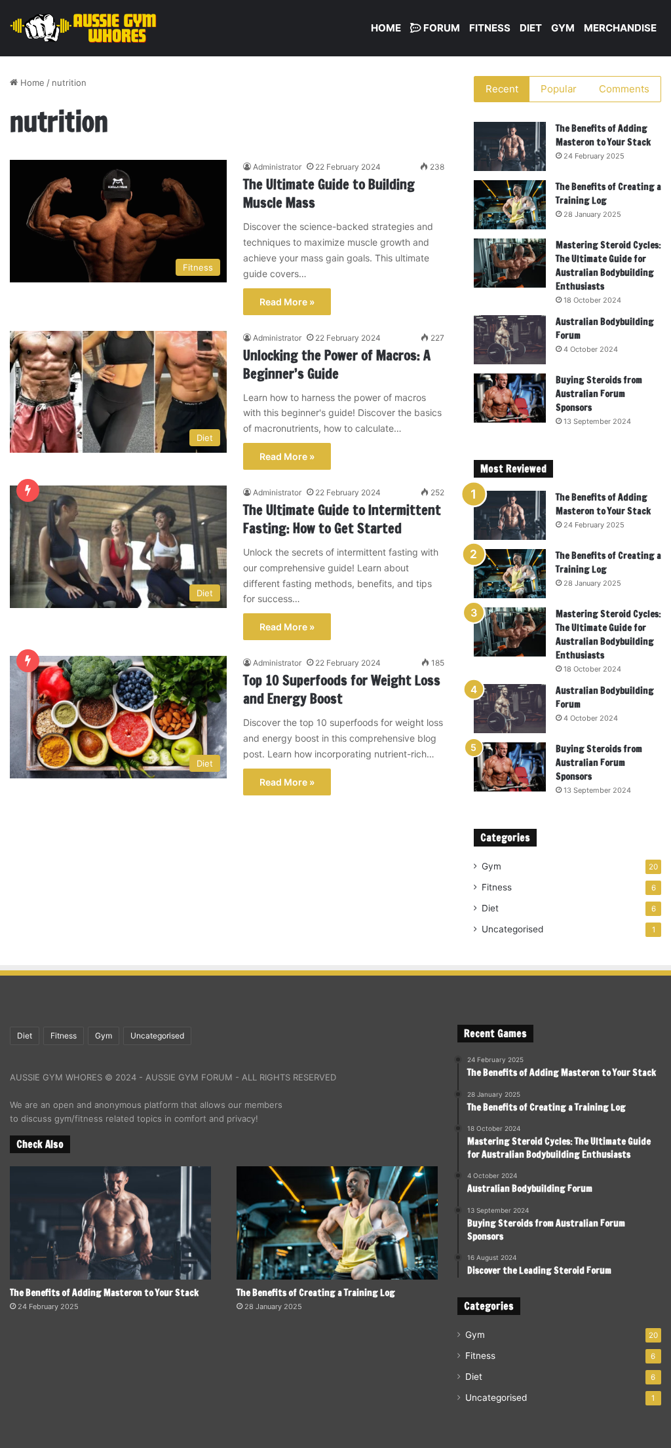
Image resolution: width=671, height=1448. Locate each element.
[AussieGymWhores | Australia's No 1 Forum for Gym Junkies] (83, 28)
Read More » (287, 301)
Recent (502, 89)
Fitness (489, 28)
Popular (559, 89)
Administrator (277, 167)
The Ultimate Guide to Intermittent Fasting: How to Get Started (342, 519)
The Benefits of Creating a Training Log (316, 1292)
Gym (563, 28)
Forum (440, 28)
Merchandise (620, 28)
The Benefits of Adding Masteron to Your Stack (603, 135)
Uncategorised (512, 929)
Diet (531, 28)
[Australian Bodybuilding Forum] (510, 339)
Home (386, 28)
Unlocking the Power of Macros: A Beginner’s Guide (337, 364)
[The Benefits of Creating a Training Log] (510, 204)
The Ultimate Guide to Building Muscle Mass (329, 193)
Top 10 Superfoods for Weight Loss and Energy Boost (341, 689)
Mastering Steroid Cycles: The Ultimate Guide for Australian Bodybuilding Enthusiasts (608, 265)
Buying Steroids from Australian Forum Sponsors (599, 393)
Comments (624, 89)
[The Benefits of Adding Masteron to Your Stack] (510, 146)
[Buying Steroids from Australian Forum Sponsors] (510, 398)
